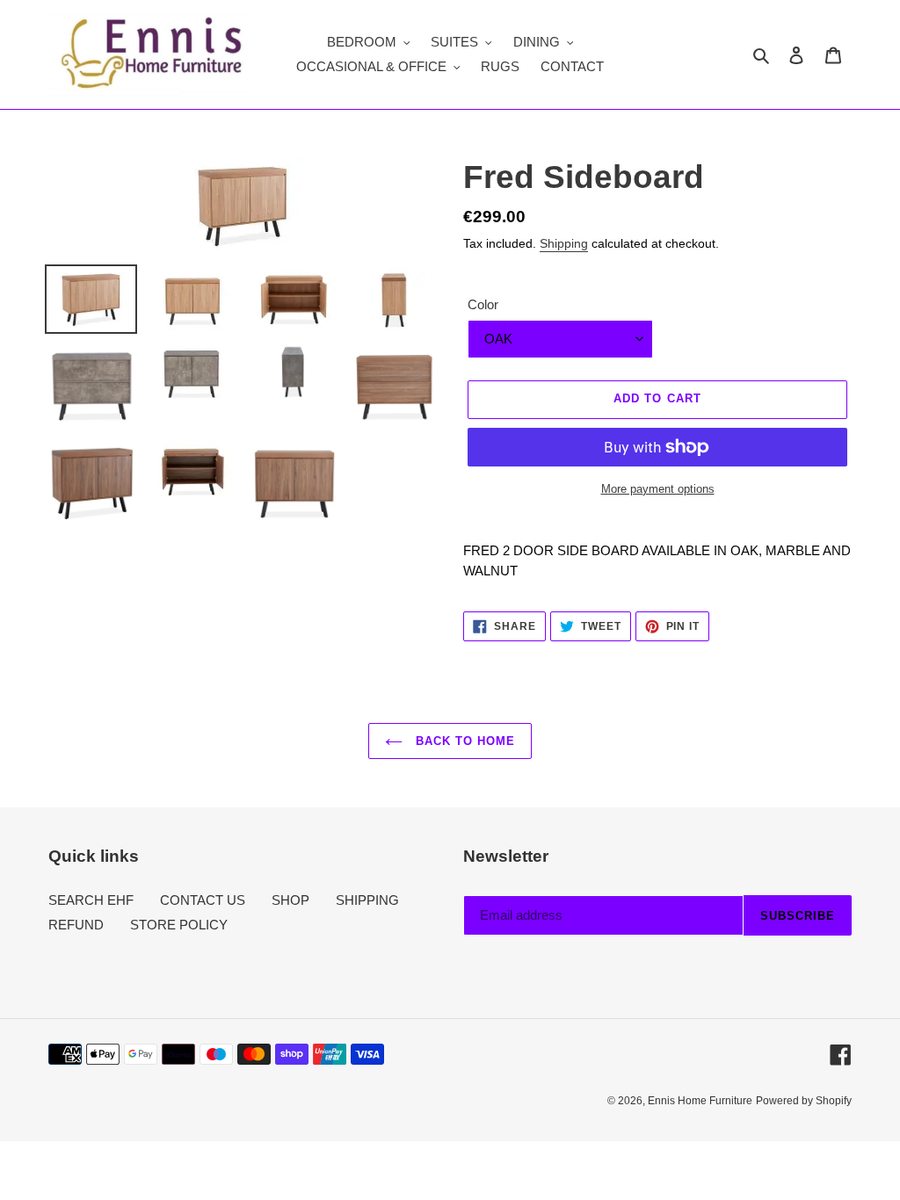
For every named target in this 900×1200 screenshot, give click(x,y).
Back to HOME (463, 741)
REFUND (76, 924)
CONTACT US (202, 900)
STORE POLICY (179, 924)
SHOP (290, 900)
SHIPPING (367, 900)
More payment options (658, 488)
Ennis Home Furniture (700, 1101)
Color (483, 304)
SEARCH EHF (91, 900)
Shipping (564, 243)
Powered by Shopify (804, 1101)
